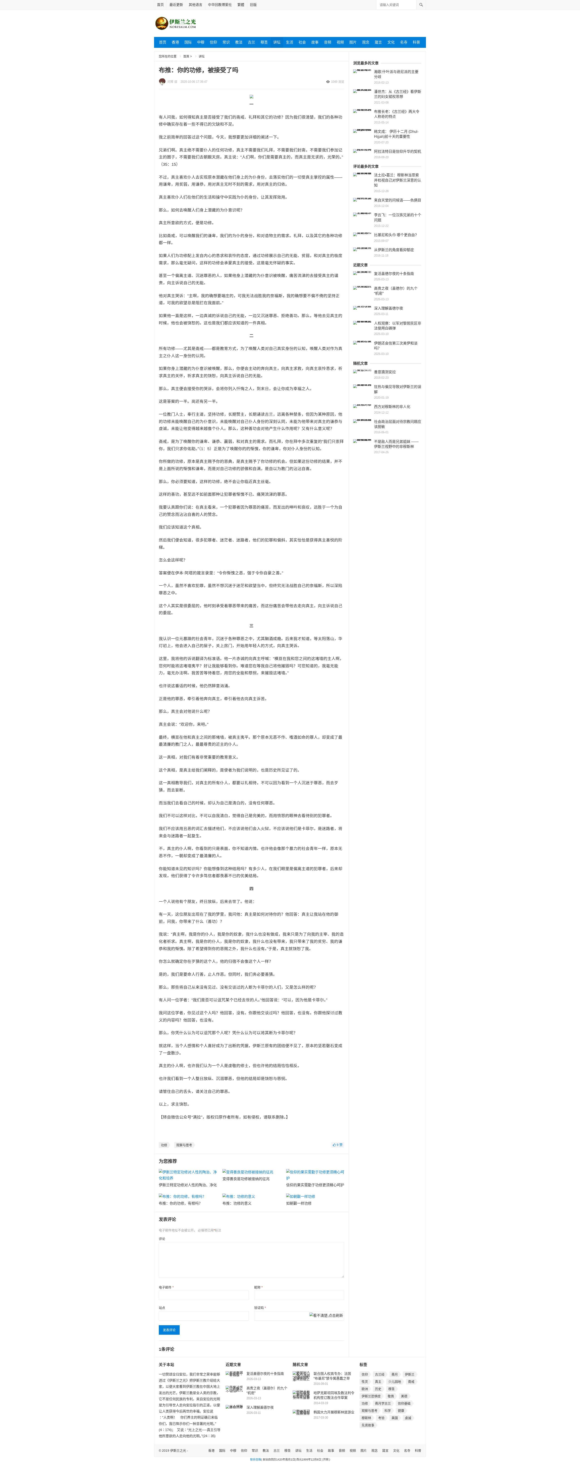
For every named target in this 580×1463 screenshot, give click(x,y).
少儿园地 (394, 1381)
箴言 (378, 42)
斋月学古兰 (383, 1403)
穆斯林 (366, 1418)
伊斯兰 (409, 1374)
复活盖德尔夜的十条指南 (394, 274)
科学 (387, 1410)
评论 (162, 1239)
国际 (188, 42)
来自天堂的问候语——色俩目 (397, 200)
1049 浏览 (337, 81)
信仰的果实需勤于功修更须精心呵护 (315, 1185)
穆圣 (264, 42)
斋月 (395, 1374)
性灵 (365, 1381)
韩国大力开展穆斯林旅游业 (334, 1412)
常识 (226, 42)
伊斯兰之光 (178, 1450)
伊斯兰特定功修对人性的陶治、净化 (188, 1185)
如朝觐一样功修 (299, 1203)
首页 (160, 5)
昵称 (258, 1287)
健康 (401, 1410)
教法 (238, 42)
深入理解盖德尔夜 (388, 308)
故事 (315, 42)
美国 (395, 1418)
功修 (164, 1145)
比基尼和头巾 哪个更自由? (395, 235)
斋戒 (411, 1381)
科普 (416, 42)
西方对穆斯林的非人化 (392, 407)
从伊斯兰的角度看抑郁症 (394, 250)
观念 (365, 42)
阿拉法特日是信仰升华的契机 (397, 151)
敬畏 (391, 1396)
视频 (340, 42)
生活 (289, 42)
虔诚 (408, 1418)
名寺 (403, 42)
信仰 (213, 42)
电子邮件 (166, 1287)
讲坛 (276, 42)
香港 (175, 42)
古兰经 (379, 1374)
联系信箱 (255, 1459)
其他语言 (195, 5)
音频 (327, 42)
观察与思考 (184, 1145)
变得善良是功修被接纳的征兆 (246, 1179)
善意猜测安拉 (385, 372)
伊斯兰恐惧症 (371, 1396)
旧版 (253, 5)
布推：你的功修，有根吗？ (180, 1203)
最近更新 (176, 5)
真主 (378, 1381)
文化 (391, 42)
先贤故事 (368, 1425)
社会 (302, 42)
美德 (404, 1396)
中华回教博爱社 (220, 5)
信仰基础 (404, 1403)
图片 (353, 42)
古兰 (251, 42)
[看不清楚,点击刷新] (326, 1316)
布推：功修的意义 (236, 1203)
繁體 (240, 5)
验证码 (260, 1308)
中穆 (200, 42)
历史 (378, 1389)
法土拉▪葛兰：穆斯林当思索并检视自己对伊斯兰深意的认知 (397, 180)
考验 (381, 1418)
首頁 (186, 56)
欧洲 (365, 1389)
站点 (162, 1308)
